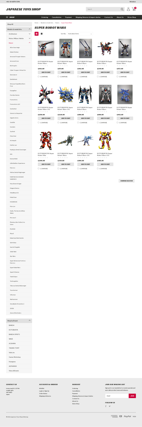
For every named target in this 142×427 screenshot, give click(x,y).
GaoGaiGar (13, 109)
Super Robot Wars (15, 267)
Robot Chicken (14, 52)
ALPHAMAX (13, 366)
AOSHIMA (12, 343)
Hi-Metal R (13, 140)
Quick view (46, 48)
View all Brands (14, 371)
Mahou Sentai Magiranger (17, 172)
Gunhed (12, 131)
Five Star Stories (15, 95)
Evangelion (13, 90)
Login (41, 391)
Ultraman (13, 295)
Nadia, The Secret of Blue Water (17, 212)
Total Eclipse (13, 276)
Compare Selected (126, 181)
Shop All (10, 24)
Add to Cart (46, 72)
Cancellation (56, 17)
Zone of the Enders (15, 313)
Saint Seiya (13, 242)
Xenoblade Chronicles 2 (17, 304)
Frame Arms (14, 99)
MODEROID (13, 202)
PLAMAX (12, 229)
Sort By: (63, 34)
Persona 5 (13, 217)
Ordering (44, 17)
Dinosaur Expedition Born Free (17, 85)
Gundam (12, 127)
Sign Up (46, 391)
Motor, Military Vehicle (16, 38)
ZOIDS (12, 308)
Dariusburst (13, 75)
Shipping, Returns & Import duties (88, 17)
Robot (11, 43)
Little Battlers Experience (17, 163)
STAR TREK (13, 251)
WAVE (11, 339)
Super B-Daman (14, 272)
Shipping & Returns (45, 396)
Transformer (14, 290)
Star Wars (13, 256)
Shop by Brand (12, 321)
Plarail (12, 233)
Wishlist (133, 2)
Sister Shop (131, 17)
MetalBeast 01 (14, 193)
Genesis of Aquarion (16, 113)
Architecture (13, 34)
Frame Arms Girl (15, 104)
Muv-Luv (12, 206)
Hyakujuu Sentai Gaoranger (18, 149)
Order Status (43, 393)
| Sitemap (25, 417)
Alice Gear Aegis (15, 47)
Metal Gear (13, 197)
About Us (120, 17)
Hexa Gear (13, 136)
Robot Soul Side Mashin (17, 238)
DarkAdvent (13, 79)
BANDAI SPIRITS (14, 334)
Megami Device (14, 188)
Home (36, 23)
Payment (68, 17)
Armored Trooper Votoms (17, 56)
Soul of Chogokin (15, 247)
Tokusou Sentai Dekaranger (18, 286)
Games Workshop (15, 357)
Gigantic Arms (14, 118)
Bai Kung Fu (13, 65)
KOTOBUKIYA (13, 330)
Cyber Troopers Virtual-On (18, 70)
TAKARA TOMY (14, 348)
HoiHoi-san (13, 145)
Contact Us (108, 17)
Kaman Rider (14, 159)
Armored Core (14, 61)
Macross (12, 168)
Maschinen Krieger (15, 183)
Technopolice (14, 281)
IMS (11, 154)
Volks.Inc (12, 352)
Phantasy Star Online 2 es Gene (17, 223)
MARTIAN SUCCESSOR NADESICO (17, 178)
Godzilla (12, 122)
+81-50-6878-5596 (13, 2)
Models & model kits (14, 29)
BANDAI (11, 325)
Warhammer (14, 299)
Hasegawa (12, 362)
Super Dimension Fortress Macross (18, 262)
